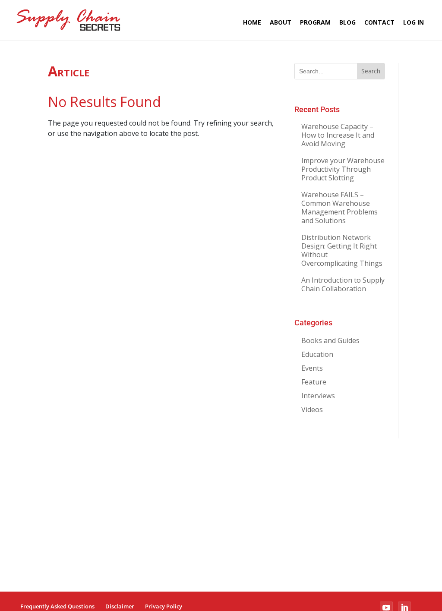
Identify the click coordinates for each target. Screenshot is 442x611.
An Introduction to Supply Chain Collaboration (343, 284)
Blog (347, 22)
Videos (312, 409)
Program (315, 22)
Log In (413, 22)
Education (317, 354)
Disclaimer (119, 606)
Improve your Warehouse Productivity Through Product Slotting (343, 169)
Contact (379, 22)
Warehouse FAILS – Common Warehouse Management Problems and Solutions (339, 207)
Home (252, 22)
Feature (313, 382)
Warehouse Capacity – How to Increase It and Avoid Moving (337, 135)
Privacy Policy (163, 606)
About (280, 22)
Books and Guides (330, 340)
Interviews (318, 395)
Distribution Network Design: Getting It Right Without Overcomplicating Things (341, 250)
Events (312, 368)
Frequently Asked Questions (57, 606)
